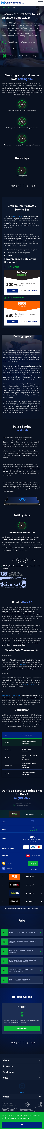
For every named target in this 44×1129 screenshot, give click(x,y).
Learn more (26, 1118)
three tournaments (28, 684)
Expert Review (33, 869)
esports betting (17, 216)
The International (23, 664)
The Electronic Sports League (11, 696)
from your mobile (33, 440)
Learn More (22, 1028)
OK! (22, 1125)
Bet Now (33, 864)
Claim (13, 291)
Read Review (32, 291)
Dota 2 (4, 23)
